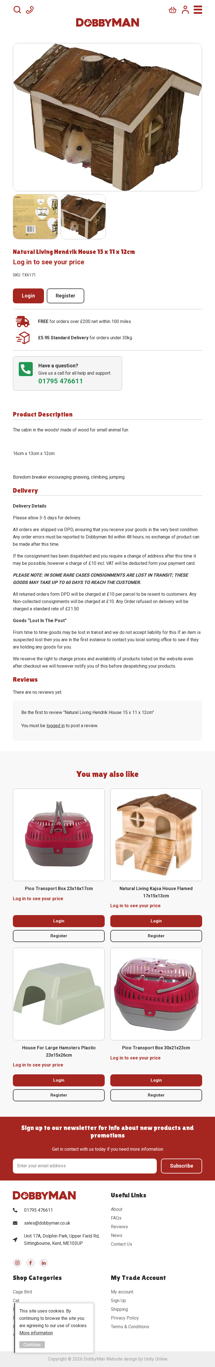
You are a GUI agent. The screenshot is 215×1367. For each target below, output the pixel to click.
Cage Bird (22, 1292)
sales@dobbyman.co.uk (47, 1223)
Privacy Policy (125, 1318)
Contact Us (121, 1244)
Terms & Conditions (130, 1326)
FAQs (116, 1218)
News (116, 1235)
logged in (55, 725)
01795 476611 (38, 1210)
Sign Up (118, 1300)
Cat (16, 1300)
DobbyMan (107, 22)
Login (28, 296)
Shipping (119, 1309)
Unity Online (155, 1359)
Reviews (119, 1226)
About (116, 1209)
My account (122, 1292)
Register (65, 296)
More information (36, 1333)
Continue (32, 1344)
